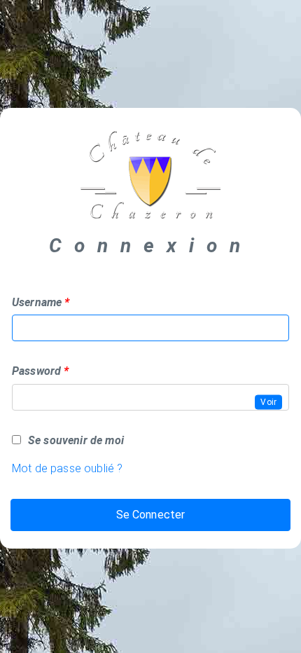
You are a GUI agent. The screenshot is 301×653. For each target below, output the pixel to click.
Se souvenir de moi (76, 440)
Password (36, 371)
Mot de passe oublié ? (67, 468)
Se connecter (151, 514)
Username (37, 302)
